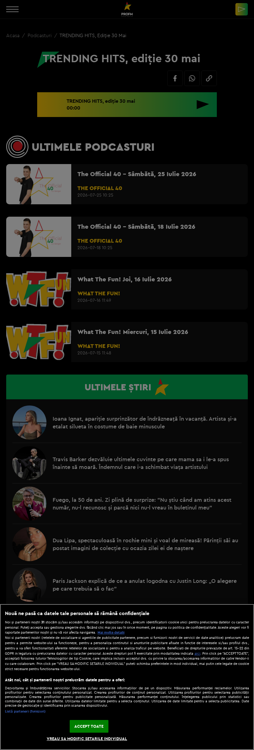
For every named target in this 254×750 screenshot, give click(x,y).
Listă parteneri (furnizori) (25, 711)
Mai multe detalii (111, 632)
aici (197, 653)
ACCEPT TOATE (89, 726)
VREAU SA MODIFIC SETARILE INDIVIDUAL (87, 738)
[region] (127, 677)
